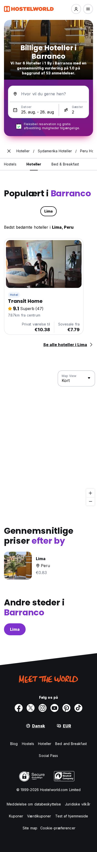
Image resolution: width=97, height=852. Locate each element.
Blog (14, 744)
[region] (48, 438)
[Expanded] (9, 151)
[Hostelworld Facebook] (19, 708)
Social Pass (48, 755)
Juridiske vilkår (77, 804)
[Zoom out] (90, 501)
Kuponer (16, 816)
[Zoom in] (90, 493)
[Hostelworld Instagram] (43, 708)
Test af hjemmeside (71, 816)
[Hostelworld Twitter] (31, 708)
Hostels (28, 744)
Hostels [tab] (10, 164)
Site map (30, 828)
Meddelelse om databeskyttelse (34, 804)
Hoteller (44, 744)
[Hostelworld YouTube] (54, 708)
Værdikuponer (39, 816)
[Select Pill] (76, 9)
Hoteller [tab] (34, 164)
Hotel (14, 295)
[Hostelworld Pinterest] (66, 708)
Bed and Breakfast (71, 744)
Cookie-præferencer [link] (57, 828)
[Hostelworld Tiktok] (78, 708)
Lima (15, 629)
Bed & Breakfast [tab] (65, 164)
